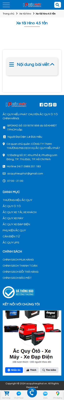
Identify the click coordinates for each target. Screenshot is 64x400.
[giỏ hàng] (6, 393)
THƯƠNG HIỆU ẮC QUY (17, 200)
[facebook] (32, 342)
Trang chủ (8, 13)
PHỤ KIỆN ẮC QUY (14, 230)
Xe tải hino (25, 13)
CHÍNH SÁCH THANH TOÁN (20, 265)
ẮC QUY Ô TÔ (12, 206)
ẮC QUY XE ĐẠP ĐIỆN (16, 224)
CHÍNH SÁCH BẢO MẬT (17, 277)
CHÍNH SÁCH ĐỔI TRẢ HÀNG (20, 271)
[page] (41, 104)
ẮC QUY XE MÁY (13, 218)
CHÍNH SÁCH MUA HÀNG (18, 259)
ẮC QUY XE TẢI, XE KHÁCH (19, 212)
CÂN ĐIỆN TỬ (11, 236)
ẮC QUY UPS (11, 242)
